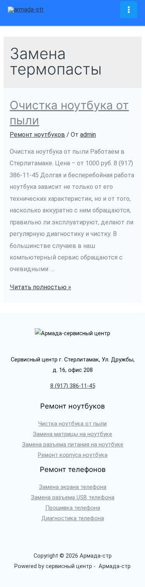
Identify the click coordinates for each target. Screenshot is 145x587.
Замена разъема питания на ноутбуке (72, 444)
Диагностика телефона (72, 518)
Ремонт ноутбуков (37, 134)
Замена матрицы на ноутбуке (72, 434)
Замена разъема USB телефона (72, 497)
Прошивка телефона (72, 507)
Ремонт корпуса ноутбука (72, 454)
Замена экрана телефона (72, 487)
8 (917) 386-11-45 (72, 385)
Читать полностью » (40, 287)
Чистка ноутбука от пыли (72, 423)
